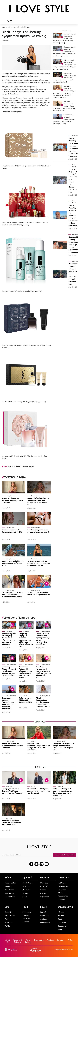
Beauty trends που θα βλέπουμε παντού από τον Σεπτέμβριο (12, 500)
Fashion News (10, 897)
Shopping (8, 886)
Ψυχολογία (44, 897)
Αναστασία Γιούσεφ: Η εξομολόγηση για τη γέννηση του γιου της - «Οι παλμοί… (25, 672)
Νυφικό (43, 912)
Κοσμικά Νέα (63, 896)
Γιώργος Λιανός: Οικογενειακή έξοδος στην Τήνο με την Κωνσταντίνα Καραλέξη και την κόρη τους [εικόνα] (64, 64)
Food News (27, 912)
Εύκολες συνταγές (26, 917)
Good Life (8, 912)
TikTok (70, 940)
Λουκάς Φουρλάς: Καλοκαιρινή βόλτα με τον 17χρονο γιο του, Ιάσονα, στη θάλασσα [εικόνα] (64, 38)
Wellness (44, 877)
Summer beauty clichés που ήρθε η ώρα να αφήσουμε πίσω (12, 563)
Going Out (8, 922)
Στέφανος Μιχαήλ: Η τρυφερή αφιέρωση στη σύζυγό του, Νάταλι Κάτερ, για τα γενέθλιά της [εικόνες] (64, 51)
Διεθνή (60, 919)
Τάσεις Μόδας (10, 883)
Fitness (43, 890)
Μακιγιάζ (26, 886)
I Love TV (9, 786)
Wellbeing (44, 883)
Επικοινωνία (38, 940)
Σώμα (25, 897)
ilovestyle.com (69, 949)
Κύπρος (61, 912)
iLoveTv (39, 767)
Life (7, 907)
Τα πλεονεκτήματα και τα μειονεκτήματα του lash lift (38, 531)
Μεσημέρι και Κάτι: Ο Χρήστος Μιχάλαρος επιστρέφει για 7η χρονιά (12, 791)
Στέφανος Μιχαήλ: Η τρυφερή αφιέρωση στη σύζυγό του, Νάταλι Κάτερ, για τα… (26, 640)
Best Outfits (9, 890)
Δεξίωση (43, 919)
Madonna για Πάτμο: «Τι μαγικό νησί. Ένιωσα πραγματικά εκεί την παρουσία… (9, 671)
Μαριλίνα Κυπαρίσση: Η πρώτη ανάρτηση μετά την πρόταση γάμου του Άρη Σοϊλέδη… (43, 672)
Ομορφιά (12, 27)
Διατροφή (44, 886)
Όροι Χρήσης (28, 941)
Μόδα (8, 877)
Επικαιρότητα (65, 907)
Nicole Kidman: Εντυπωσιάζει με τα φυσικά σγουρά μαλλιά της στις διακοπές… (38, 747)
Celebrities (63, 877)
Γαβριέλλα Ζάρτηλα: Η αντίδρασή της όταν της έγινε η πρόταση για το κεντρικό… (62, 792)
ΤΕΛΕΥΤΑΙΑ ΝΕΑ (64, 31)
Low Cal (26, 922)
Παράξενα (62, 922)
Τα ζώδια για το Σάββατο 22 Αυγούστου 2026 (25, 700)
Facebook (50, 940)
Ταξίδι (7, 926)
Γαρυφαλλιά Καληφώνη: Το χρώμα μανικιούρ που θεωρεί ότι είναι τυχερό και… (38, 501)
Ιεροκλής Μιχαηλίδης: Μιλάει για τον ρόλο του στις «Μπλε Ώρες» (11, 823)
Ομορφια (40, 721)
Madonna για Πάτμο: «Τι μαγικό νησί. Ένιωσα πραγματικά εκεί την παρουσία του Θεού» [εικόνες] (64, 77)
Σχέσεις (43, 893)
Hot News (9, 631)
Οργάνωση (44, 916)
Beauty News (23, 27)
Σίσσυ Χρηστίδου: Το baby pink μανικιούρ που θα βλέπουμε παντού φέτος (12, 595)
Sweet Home (10, 916)
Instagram (60, 940)
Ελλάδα (61, 916)
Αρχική (4, 27)
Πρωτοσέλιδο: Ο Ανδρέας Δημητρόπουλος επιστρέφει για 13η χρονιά (38, 791)
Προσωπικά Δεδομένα (17, 941)
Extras (60, 929)
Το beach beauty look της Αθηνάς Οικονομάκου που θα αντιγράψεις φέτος (38, 563)
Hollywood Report (62, 891)
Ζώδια (25, 695)
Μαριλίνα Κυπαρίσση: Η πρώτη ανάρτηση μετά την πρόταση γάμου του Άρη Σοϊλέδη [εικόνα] (64, 106)
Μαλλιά (33, 741)
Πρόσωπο (26, 890)
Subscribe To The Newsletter (64, 855)
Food (25, 907)
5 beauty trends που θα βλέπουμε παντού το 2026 (12, 531)
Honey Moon (45, 922)
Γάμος (43, 907)
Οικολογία (62, 926)
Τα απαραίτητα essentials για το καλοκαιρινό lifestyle (38, 594)
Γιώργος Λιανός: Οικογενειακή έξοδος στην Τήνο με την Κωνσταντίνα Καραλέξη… (43, 639)
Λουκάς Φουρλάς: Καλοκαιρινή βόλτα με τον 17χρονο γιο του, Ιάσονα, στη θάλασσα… (9, 639)
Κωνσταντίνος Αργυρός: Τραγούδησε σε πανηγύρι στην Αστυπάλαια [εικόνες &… (8, 703)
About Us (7, 941)
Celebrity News (45, 631)
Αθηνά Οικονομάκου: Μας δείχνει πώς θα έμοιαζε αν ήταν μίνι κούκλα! (43, 702)
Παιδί (7, 919)
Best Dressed (10, 893)
